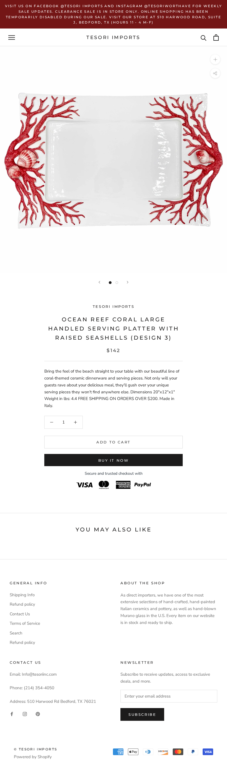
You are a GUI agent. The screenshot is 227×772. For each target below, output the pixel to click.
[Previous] (99, 282)
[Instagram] (25, 713)
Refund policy (22, 604)
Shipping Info (22, 595)
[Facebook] (12, 713)
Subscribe (142, 714)
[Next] (127, 282)
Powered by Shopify (33, 757)
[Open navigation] (11, 37)
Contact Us (20, 614)
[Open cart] (216, 37)
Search (16, 633)
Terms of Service (25, 623)
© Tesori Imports (35, 749)
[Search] (204, 37)
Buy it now (113, 460)
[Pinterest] (38, 713)
